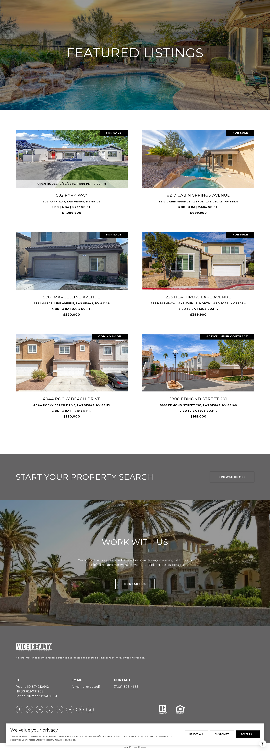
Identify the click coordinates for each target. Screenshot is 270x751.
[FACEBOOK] (19, 709)
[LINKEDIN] (39, 709)
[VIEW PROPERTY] (72, 170)
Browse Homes (232, 477)
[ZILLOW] (90, 709)
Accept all (248, 734)
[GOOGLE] (80, 709)
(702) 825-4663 (126, 686)
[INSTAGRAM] (29, 709)
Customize (222, 734)
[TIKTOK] (49, 709)
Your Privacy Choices (135, 746)
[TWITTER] (59, 709)
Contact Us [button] (135, 584)
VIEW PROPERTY (71, 174)
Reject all (196, 734)
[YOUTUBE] (69, 709)
